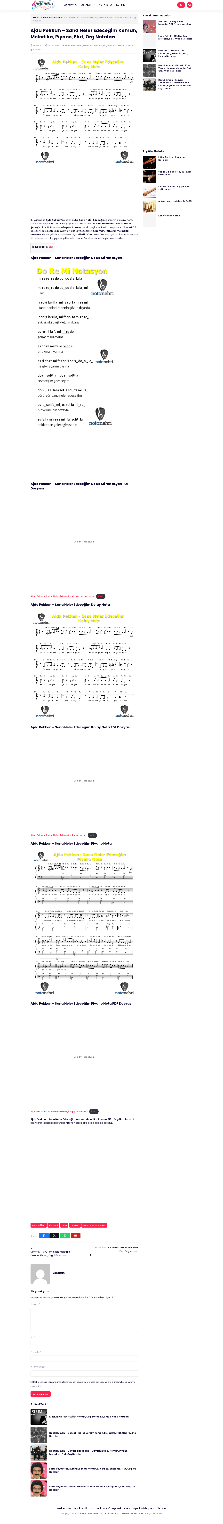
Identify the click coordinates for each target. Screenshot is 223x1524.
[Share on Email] (75, 1235)
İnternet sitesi (38, 1366)
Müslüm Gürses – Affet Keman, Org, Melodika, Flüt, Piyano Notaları (89, 1416)
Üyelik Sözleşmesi (143, 1508)
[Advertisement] (84, 194)
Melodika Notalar (92, 45)
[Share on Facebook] (44, 1235)
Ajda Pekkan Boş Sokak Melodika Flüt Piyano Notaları (174, 22)
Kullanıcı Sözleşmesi (109, 1508)
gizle (49, 247)
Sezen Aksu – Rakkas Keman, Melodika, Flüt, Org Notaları (116, 1249)
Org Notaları (110, 45)
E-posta (36, 1352)
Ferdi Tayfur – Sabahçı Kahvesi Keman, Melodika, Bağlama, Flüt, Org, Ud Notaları (92, 1488)
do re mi (53, 1225)
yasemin (38, 45)
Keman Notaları (73, 45)
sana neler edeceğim (94, 1225)
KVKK (127, 1508)
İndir (100, 596)
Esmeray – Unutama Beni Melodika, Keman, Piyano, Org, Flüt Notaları (50, 1253)
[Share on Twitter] (54, 1235)
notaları (75, 1225)
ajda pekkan (38, 1225)
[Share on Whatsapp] (65, 1235)
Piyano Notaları (126, 45)
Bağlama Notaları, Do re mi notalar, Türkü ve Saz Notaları (111, 1513)
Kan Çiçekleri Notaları (170, 215)
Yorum (35, 1304)
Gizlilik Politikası (83, 1508)
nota (64, 1225)
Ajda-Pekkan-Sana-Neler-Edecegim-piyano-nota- (59, 1111)
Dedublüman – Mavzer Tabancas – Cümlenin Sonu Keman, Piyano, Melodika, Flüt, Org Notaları (88, 1452)
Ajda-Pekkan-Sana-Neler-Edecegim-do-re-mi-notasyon (63, 596)
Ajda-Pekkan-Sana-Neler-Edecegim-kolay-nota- (58, 835)
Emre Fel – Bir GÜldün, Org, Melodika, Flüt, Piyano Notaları (175, 37)
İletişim (162, 1508)
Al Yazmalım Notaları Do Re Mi (174, 201)
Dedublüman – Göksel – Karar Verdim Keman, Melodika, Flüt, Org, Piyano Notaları (92, 1434)
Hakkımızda (64, 1508)
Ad (33, 1337)
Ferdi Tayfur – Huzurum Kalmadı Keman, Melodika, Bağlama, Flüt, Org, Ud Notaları (92, 1470)
